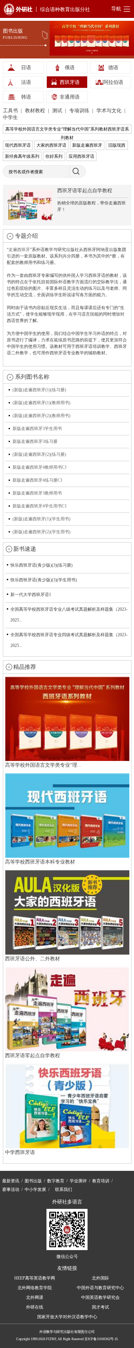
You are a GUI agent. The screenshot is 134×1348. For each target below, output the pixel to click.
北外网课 (34, 1297)
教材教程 (35, 110)
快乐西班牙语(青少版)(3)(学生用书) (43, 579)
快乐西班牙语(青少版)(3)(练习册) (41, 565)
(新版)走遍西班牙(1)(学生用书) (41, 518)
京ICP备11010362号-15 (101, 1339)
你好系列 (54, 156)
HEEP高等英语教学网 (34, 1278)
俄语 (70, 67)
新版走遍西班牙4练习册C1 (38, 480)
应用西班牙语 (81, 156)
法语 (26, 82)
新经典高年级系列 (22, 156)
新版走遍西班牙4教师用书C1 (40, 467)
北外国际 (100, 1278)
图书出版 (33, 1180)
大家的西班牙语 (51, 145)
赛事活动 (10, 1189)
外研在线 (34, 1307)
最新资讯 (10, 1180)
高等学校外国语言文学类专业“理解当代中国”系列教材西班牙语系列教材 (67, 130)
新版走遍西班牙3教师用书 (37, 493)
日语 (26, 67)
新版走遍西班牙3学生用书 (37, 428)
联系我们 (63, 1189)
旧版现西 (116, 145)
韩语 (26, 97)
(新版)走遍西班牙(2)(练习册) (39, 454)
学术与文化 (109, 110)
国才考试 (100, 1307)
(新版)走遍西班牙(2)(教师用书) (41, 415)
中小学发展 (35, 1189)
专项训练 (80, 110)
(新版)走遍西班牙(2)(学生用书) (41, 531)
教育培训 (100, 1180)
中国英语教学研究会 (100, 1297)
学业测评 (78, 1180)
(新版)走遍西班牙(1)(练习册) (39, 389)
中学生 (10, 117)
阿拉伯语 (113, 82)
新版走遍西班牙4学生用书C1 (40, 506)
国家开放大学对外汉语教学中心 (67, 1316)
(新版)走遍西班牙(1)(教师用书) (41, 402)
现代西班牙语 (18, 145)
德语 (113, 67)
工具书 (11, 110)
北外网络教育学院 (35, 1287)
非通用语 (70, 97)
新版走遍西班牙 (87, 145)
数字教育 (55, 1180)
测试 (58, 110)
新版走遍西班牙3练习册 (35, 441)
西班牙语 (70, 82)
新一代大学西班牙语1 (30, 594)
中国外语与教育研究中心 (100, 1287)
